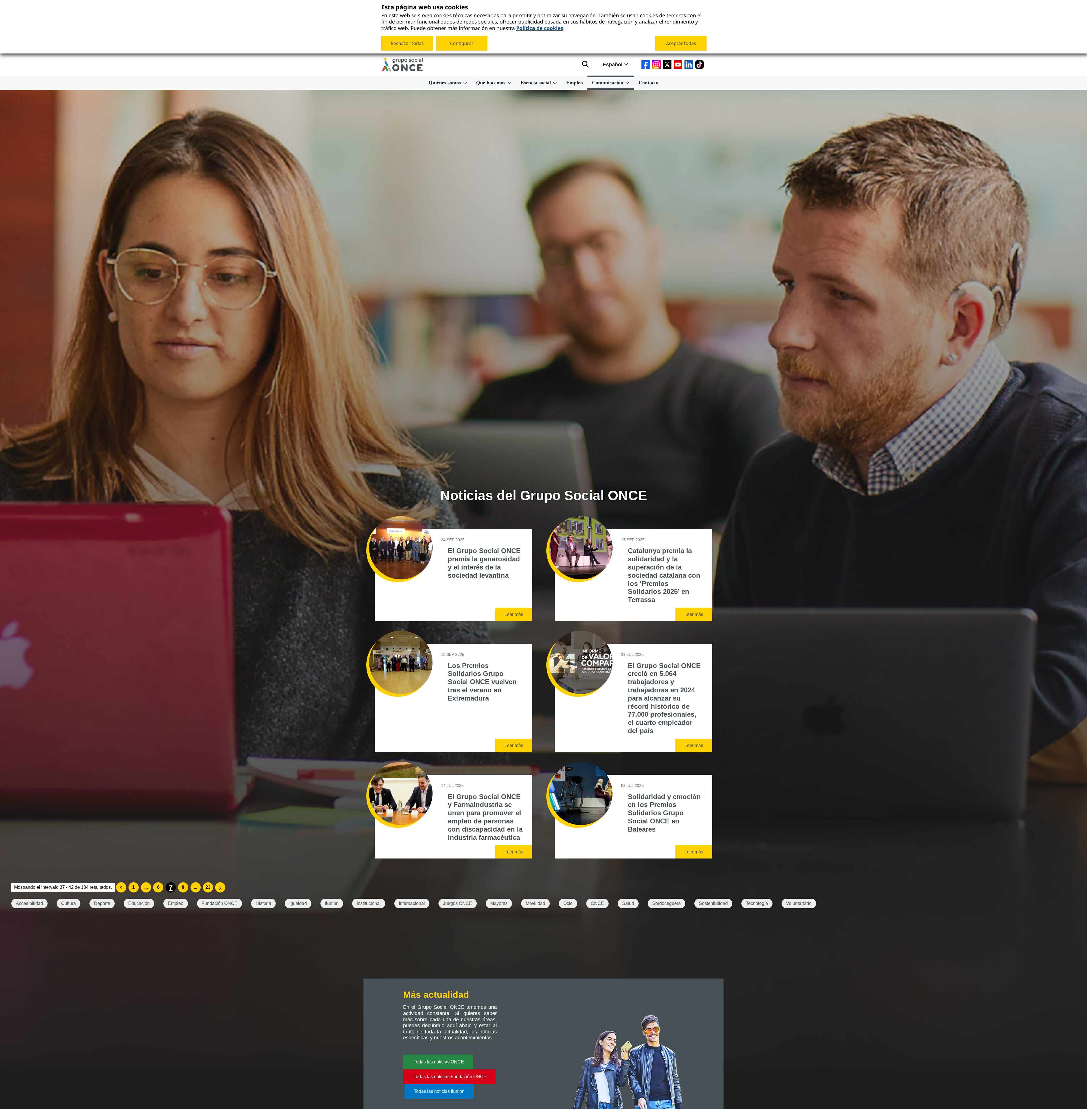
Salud (628, 903)
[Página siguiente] (220, 887)
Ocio (568, 903)
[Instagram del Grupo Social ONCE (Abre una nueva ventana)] (656, 64)
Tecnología (757, 903)
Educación (139, 903)
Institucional (369, 903)
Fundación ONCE (219, 903)
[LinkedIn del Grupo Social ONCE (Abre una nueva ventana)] (688, 64)
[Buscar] (585, 64)
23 (208, 887)
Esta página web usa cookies (424, 7)
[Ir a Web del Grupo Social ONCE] (402, 64)
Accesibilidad (29, 903)
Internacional (412, 903)
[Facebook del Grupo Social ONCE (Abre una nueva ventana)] (645, 64)
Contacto (648, 82)
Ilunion (332, 903)
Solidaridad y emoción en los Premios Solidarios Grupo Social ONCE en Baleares (664, 813)
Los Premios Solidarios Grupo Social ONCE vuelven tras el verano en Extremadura (482, 682)
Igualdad (298, 903)
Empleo (574, 82)
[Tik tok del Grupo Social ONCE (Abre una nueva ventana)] (699, 64)
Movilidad (535, 903)
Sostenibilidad (713, 903)
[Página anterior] (121, 887)
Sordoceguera (666, 903)
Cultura (68, 903)
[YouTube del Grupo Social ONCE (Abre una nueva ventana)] (678, 64)
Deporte (102, 903)
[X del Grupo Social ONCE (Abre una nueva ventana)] (667, 64)
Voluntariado (799, 903)
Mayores (499, 903)
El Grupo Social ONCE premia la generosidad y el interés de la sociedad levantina (484, 563)
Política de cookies (539, 28)
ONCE (597, 903)
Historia (263, 903)
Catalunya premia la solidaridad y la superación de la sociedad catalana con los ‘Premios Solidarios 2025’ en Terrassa (664, 575)
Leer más (513, 614)
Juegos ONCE (457, 903)
